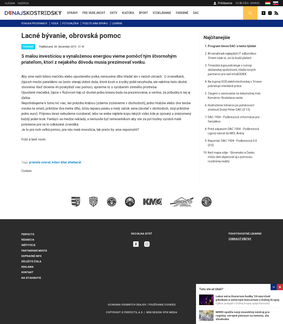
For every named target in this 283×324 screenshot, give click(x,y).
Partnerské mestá (34, 250)
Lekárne (117, 23)
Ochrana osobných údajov (127, 304)
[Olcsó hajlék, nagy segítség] (267, 4)
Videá (54, 23)
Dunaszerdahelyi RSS (276, 13)
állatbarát (74, 162)
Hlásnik (10, 3)
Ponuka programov (34, 23)
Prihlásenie (225, 3)
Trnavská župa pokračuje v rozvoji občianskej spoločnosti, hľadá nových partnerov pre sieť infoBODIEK (232, 70)
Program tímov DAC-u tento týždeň (232, 46)
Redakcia (27, 239)
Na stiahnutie (31, 277)
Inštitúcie (28, 245)
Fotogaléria (70, 23)
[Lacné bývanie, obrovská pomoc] (275, 4)
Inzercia (23, 3)
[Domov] (33, 13)
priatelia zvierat (40, 162)
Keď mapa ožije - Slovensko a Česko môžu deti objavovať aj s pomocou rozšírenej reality (231, 157)
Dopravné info (31, 256)
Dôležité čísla (31, 261)
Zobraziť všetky (240, 238)
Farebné (28, 46)
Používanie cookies (162, 304)
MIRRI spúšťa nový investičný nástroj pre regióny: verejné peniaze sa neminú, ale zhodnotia (243, 316)
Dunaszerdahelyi (263, 13)
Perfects (27, 234)
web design (154, 312)
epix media (170, 312)
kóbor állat (59, 162)
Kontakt (27, 272)
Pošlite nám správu (95, 23)
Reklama (27, 266)
